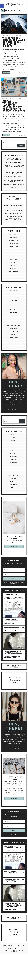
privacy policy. (14, 583)
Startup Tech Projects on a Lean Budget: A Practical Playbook (13, 172)
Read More (5, 72)
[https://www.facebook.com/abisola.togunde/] (19, 409)
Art (13, 306)
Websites (13, 319)
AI (13, 322)
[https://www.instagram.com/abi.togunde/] (9, 409)
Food (13, 303)
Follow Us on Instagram (14, 666)
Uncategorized (14, 347)
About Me (18, 945)
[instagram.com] (12, 748)
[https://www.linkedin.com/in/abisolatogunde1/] (12, 409)
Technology (14, 337)
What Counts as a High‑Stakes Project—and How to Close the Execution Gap (13, 166)
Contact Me (19, 947)
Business (14, 334)
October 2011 (13, 278)
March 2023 (13, 268)
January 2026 (13, 240)
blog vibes (13, 309)
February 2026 (13, 237)
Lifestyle (13, 300)
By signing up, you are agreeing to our (14, 583)
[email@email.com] (19, 748)
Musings (13, 297)
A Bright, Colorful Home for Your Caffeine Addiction (13, 205)
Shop (12, 947)
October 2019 (13, 271)
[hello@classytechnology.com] (15, 409)
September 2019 (13, 274)
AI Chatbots (14, 328)
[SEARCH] (22, 421)
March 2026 (13, 234)
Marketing (6, 98)
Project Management (14, 325)
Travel (13, 344)
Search (5, 143)
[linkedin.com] (15, 748)
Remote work (13, 331)
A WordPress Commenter (14, 216)
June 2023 (13, 259)
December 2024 (14, 243)
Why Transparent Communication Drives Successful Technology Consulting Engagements (13, 596)
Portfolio (13, 290)
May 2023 (14, 262)
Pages (14, 294)
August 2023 (13, 252)
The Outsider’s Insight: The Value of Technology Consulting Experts (13, 42)
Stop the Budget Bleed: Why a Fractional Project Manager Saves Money (13, 186)
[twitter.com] (9, 748)
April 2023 (13, 265)
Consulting (6, 35)
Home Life (13, 312)
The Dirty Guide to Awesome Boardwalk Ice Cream (13, 220)
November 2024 (14, 246)
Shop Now (14, 546)
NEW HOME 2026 (8, 945)
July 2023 (14, 256)
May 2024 (14, 249)
